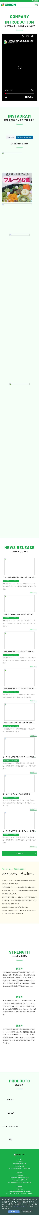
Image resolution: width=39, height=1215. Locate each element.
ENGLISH (36, 1)
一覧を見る (19, 853)
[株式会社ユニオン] (8, 4)
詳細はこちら (33, 592)
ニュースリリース (14, 580)
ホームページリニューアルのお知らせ (16, 794)
